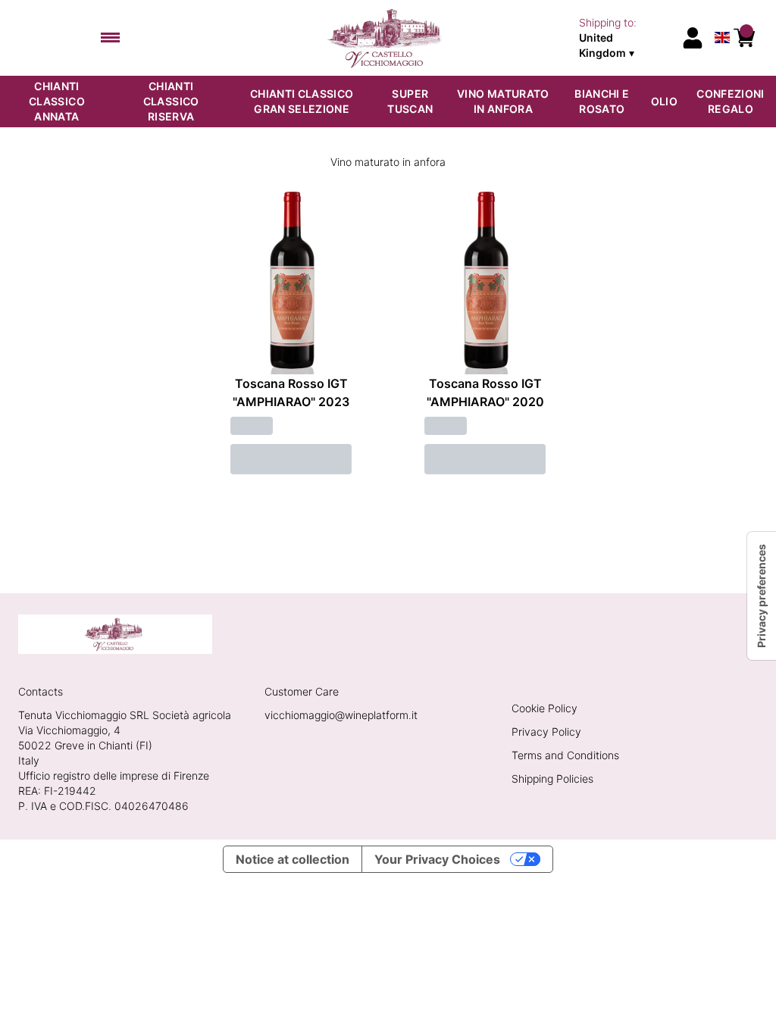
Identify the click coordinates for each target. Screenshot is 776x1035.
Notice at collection (292, 859)
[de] (722, 18)
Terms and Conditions (565, 755)
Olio (664, 101)
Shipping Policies (552, 778)
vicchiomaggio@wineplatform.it (341, 714)
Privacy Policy (546, 731)
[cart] (744, 37)
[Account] (692, 37)
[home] (388, 38)
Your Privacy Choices (437, 859)
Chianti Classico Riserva (171, 101)
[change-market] (625, 38)
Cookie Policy (544, 708)
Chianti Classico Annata (57, 101)
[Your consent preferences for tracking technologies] (761, 596)
